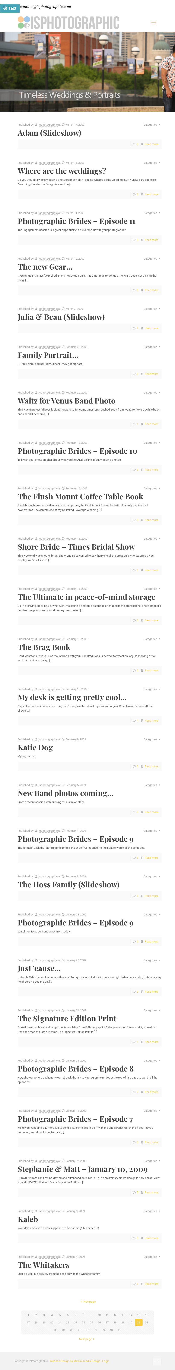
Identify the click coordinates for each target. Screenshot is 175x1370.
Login (105, 1361)
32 (146, 1322)
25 (91, 1322)
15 (138, 1315)
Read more (151, 144)
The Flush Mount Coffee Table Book (80, 496)
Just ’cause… (39, 968)
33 (55, 1330)
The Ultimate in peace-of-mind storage (86, 596)
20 (51, 1322)
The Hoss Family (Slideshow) (69, 884)
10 (99, 1315)
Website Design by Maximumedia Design (75, 1361)
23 (75, 1322)
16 (146, 1315)
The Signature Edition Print (67, 1018)
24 (83, 1322)
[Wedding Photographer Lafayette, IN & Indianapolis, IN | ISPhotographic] (68, 22)
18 (36, 1322)
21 (59, 1322)
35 (71, 1330)
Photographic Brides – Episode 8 (76, 1068)
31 (138, 1322)
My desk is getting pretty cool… (72, 697)
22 (67, 1322)
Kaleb (28, 1219)
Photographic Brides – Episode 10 (77, 450)
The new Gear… (45, 266)
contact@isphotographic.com (45, 6)
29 (122, 1322)
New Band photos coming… (66, 793)
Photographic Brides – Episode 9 (76, 838)
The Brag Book (44, 647)
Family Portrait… (48, 355)
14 (130, 1315)
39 (103, 1330)
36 (79, 1330)
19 (43, 1322)
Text (11, 8)
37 (87, 1330)
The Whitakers (44, 1264)
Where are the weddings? (62, 170)
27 (107, 1322)
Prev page (89, 1301)
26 (99, 1322)
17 (28, 1322)
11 (107, 1315)
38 (95, 1330)
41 (119, 1330)
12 (115, 1315)
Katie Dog (35, 747)
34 (63, 1330)
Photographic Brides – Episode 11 (76, 221)
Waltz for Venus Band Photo (66, 400)
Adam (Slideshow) (49, 132)
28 (115, 1322)
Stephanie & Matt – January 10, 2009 (83, 1169)
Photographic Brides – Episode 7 (75, 1118)
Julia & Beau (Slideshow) (61, 316)
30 (130, 1322)
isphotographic (48, 124)
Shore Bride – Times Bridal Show (76, 546)
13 (122, 1315)
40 (111, 1330)
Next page (85, 1339)
